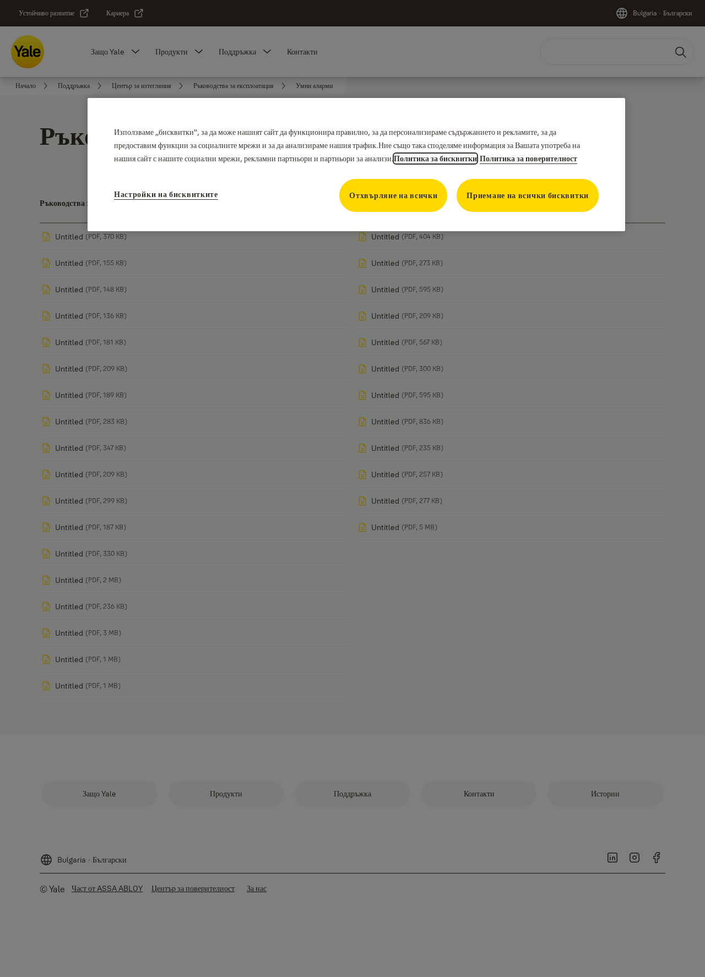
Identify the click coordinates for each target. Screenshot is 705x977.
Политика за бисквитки (435, 158)
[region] (356, 165)
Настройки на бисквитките (166, 194)
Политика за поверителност (528, 158)
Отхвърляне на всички (393, 195)
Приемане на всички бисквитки (528, 195)
